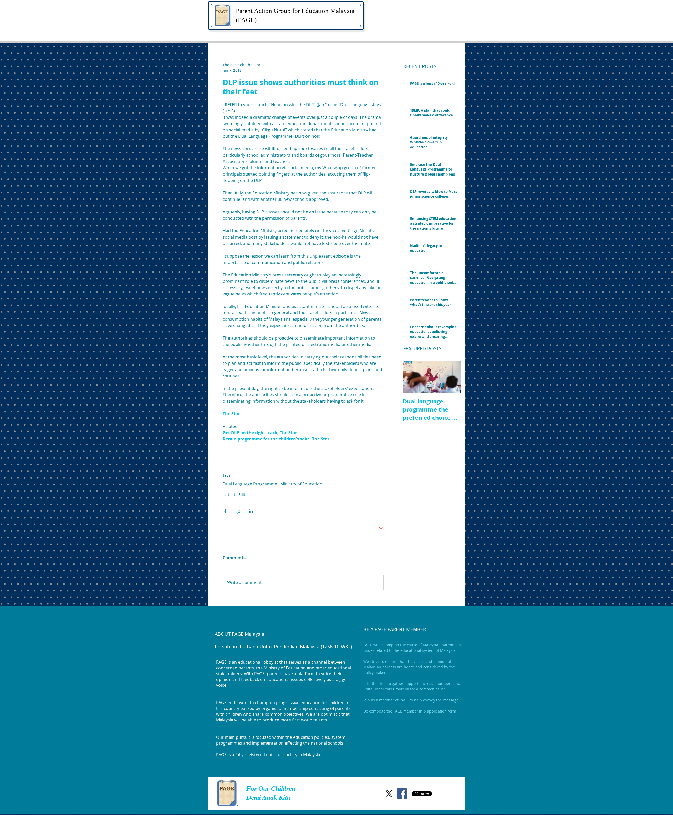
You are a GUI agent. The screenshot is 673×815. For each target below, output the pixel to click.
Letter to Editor (236, 494)
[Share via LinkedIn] (250, 511)
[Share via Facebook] (225, 511)
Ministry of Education (301, 483)
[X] (389, 793)
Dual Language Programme (250, 483)
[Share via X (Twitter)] (238, 511)
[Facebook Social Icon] (402, 793)
